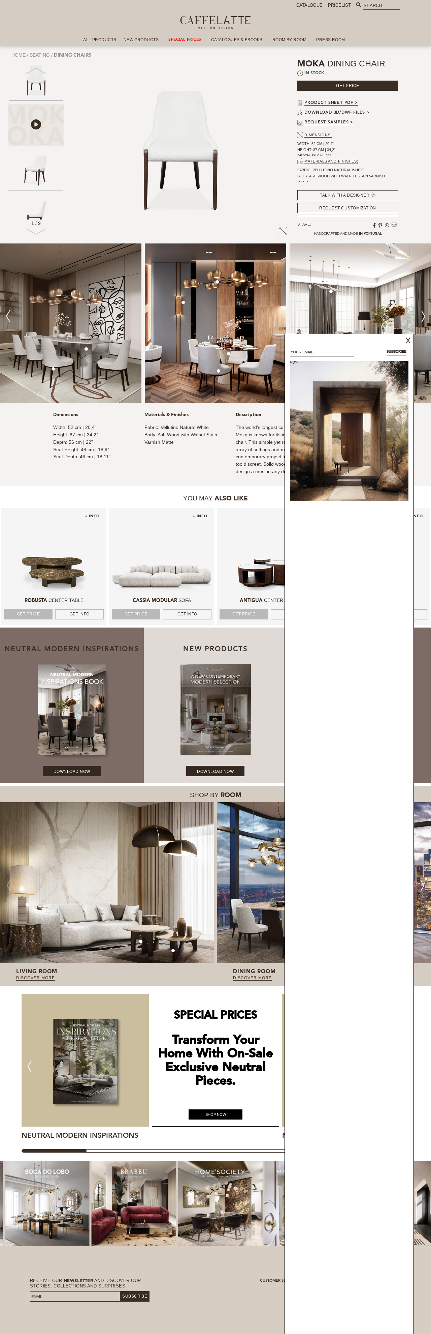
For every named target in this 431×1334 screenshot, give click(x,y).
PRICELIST (339, 5)
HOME (18, 55)
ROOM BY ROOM (289, 39)
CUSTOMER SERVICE (278, 1281)
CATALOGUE (309, 5)
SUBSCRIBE (134, 1296)
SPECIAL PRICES (184, 40)
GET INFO (80, 614)
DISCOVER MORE (35, 978)
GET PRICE (28, 614)
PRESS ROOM (330, 39)
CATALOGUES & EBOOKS (237, 39)
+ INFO (92, 516)
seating (40, 55)
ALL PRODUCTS (100, 39)
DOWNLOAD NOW (72, 771)
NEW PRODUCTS (141, 39)
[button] (36, 233)
